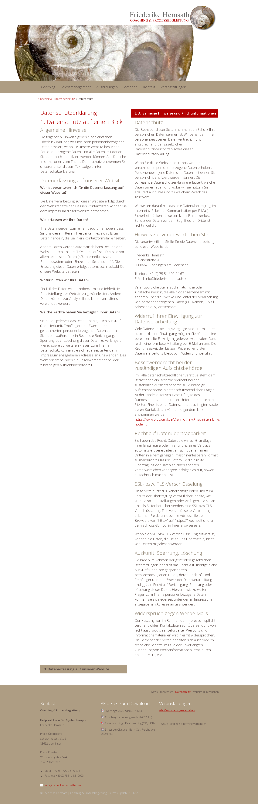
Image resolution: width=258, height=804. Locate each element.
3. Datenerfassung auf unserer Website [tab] (76, 669)
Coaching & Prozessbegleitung (56, 99)
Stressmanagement (76, 87)
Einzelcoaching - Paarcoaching (129, 723)
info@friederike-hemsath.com (63, 785)
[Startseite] (174, 18)
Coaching (48, 87)
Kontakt (149, 87)
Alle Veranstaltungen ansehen (177, 710)
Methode (130, 87)
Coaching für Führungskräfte (128, 717)
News (154, 692)
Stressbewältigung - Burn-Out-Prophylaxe (128, 732)
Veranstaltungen (173, 87)
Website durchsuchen (205, 692)
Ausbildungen (107, 87)
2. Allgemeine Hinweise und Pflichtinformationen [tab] (175, 113)
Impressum (166, 692)
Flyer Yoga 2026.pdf (123, 711)
